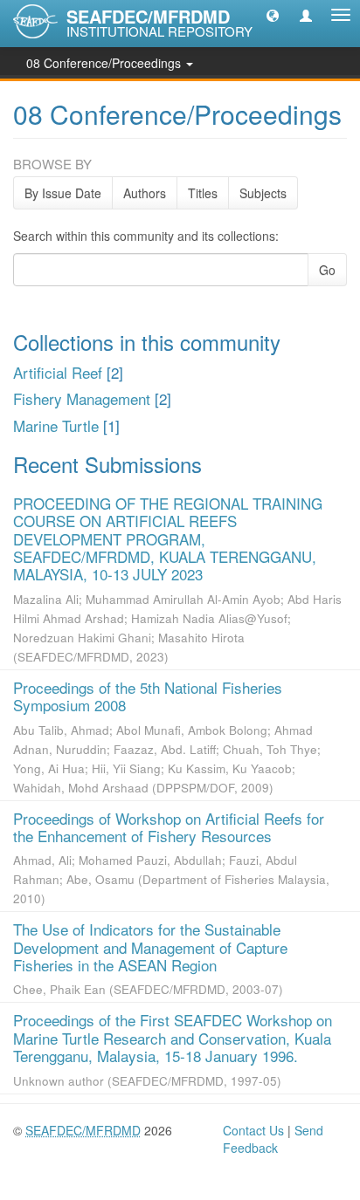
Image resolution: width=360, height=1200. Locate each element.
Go (327, 269)
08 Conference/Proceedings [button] (105, 63)
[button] (272, 15)
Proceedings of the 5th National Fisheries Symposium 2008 (147, 696)
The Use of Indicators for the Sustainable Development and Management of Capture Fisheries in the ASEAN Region (150, 947)
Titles (203, 193)
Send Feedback (273, 1138)
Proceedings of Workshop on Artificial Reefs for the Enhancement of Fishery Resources (168, 827)
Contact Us (253, 1130)
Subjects (263, 193)
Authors (144, 193)
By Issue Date (62, 193)
